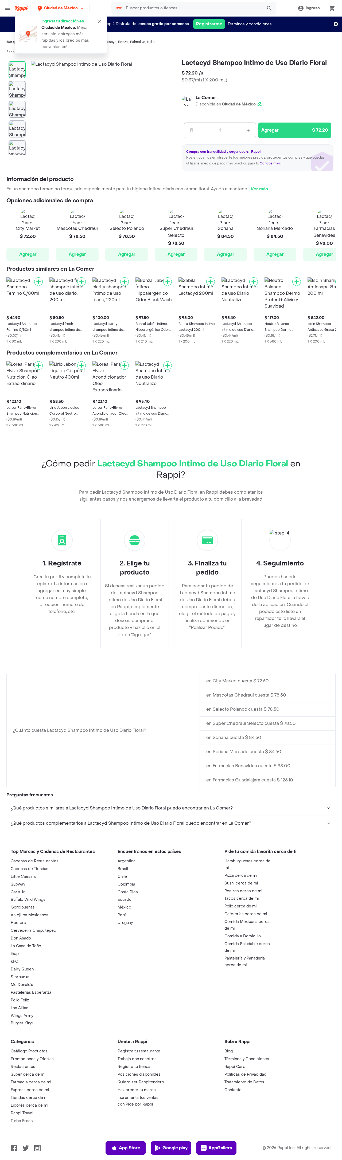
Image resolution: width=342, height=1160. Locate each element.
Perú (122, 915)
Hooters (18, 922)
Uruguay (125, 922)
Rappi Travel (22, 1113)
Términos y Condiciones (246, 1058)
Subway (18, 884)
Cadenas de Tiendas (29, 868)
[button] (61, 8)
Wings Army (22, 1015)
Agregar (28, 254)
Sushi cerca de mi (241, 883)
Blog (228, 1051)
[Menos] (191, 130)
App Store (129, 1148)
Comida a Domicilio (242, 936)
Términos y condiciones (250, 24)
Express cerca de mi (30, 1089)
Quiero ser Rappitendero (141, 1082)
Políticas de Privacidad (245, 1074)
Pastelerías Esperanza (31, 992)
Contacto (233, 1089)
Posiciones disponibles (139, 1074)
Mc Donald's (22, 984)
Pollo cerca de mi (240, 906)
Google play (175, 1148)
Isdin (150, 42)
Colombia (126, 884)
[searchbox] (193, 8)
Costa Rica (128, 892)
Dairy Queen (22, 969)
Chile (122, 876)
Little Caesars (23, 876)
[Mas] (248, 130)
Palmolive (137, 42)
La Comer (206, 97)
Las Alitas (19, 1007)
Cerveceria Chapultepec (33, 930)
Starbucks (20, 977)
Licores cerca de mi (29, 1105)
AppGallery (220, 1148)
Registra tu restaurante (139, 1051)
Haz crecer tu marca (137, 1089)
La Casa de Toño (26, 946)
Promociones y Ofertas (32, 1058)
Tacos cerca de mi (241, 898)
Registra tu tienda (134, 1066)
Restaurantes (23, 1066)
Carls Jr (18, 892)
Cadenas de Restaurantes (35, 861)
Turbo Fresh (22, 1120)
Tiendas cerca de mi (30, 1097)
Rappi (10, 52)
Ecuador (125, 899)
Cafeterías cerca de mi (245, 914)
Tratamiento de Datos (244, 1082)
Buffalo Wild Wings (28, 899)
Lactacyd (109, 42)
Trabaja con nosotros (137, 1058)
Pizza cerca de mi (240, 875)
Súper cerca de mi (28, 1074)
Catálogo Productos (29, 1051)
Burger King (22, 1023)
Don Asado (21, 938)
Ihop (15, 953)
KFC (14, 961)
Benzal (123, 42)
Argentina (126, 861)
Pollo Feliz (20, 1000)
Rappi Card (234, 1066)
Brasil (123, 868)
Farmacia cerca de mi (31, 1082)
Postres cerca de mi (243, 891)
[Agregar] (38, 281)
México (124, 907)
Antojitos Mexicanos (29, 915)
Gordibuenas (23, 907)
